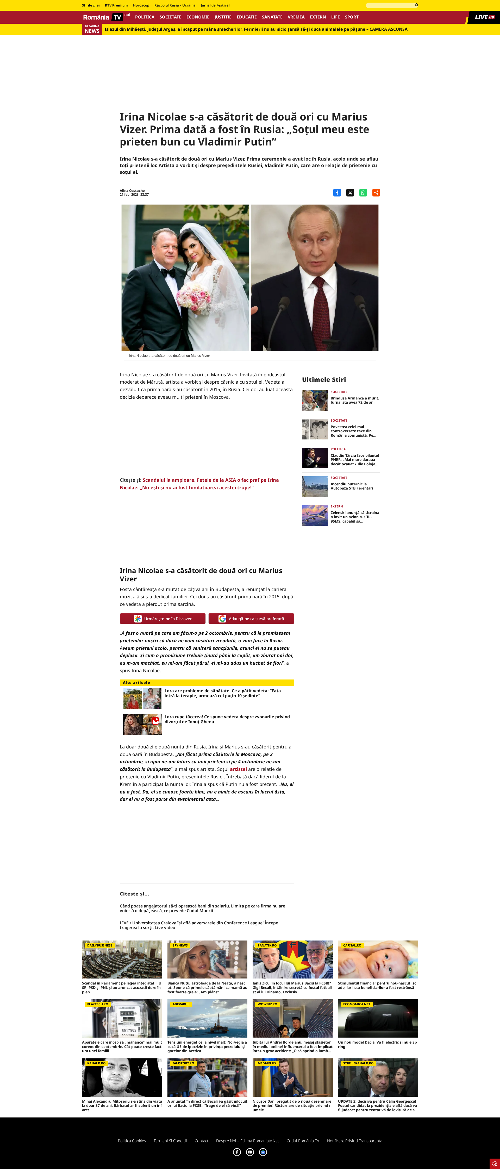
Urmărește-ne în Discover (168, 618)
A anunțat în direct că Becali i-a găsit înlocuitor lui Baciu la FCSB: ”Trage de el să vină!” (207, 1103)
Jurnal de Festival (215, 5)
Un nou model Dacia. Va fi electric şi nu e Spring (377, 1044)
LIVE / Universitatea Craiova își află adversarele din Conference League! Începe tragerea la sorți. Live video (199, 925)
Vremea (296, 17)
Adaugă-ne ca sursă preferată (256, 618)
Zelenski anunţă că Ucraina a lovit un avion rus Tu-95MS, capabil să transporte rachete (355, 517)
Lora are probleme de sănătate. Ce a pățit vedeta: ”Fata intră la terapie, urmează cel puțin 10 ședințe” (223, 693)
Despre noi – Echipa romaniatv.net (247, 1140)
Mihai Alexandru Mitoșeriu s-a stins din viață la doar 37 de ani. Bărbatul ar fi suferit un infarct (122, 1105)
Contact (201, 1140)
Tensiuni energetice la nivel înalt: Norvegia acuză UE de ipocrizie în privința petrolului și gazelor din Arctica (207, 1046)
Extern (318, 17)
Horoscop (141, 5)
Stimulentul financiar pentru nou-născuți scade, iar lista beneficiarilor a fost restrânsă (377, 985)
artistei (238, 769)
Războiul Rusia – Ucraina (175, 5)
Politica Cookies (132, 1140)
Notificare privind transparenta (354, 1140)
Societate (170, 17)
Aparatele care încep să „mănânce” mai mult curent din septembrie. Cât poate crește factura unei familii (122, 1046)
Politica (144, 17)
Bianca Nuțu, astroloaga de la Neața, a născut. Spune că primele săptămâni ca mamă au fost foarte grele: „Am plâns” (207, 987)
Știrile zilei (91, 5)
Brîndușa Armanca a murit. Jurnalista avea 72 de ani (355, 400)
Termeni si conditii (170, 1140)
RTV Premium (116, 5)
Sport (352, 17)
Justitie (223, 17)
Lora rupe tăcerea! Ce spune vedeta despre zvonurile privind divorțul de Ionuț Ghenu (227, 719)
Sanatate (272, 17)
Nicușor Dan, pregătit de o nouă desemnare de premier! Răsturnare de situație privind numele (292, 1105)
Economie (197, 17)
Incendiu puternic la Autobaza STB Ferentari (352, 486)
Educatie (247, 17)
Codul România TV (303, 1140)
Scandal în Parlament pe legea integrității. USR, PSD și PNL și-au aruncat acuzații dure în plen (121, 987)
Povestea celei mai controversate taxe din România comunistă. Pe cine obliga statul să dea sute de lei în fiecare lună (353, 431)
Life (335, 17)
